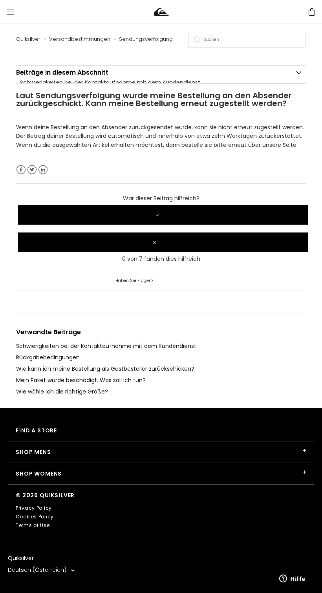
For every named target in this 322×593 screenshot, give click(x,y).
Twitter (32, 170)
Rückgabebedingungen (48, 357)
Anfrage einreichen (180, 280)
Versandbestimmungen (79, 39)
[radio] (163, 215)
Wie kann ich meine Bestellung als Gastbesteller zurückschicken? (105, 369)
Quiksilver (28, 39)
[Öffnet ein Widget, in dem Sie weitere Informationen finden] (292, 579)
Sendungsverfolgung (146, 39)
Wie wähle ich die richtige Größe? (62, 391)
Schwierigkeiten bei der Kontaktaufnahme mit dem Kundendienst (110, 82)
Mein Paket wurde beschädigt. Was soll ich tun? (81, 380)
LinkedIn (43, 170)
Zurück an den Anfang (46, 302)
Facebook (21, 170)
